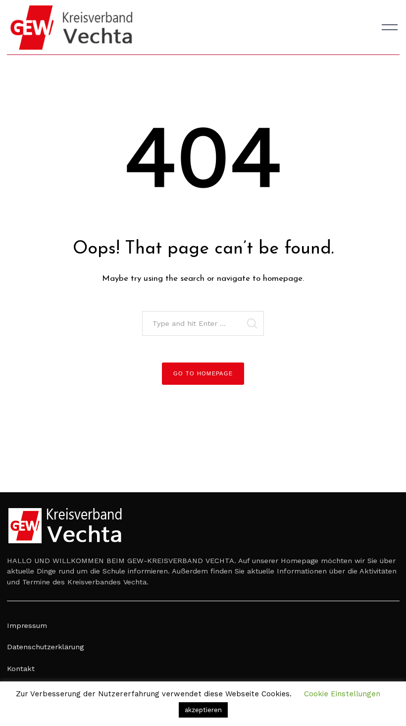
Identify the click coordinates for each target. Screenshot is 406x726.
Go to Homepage (203, 373)
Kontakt (21, 669)
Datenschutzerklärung (45, 647)
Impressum (27, 625)
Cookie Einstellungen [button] (342, 693)
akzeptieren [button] (203, 710)
